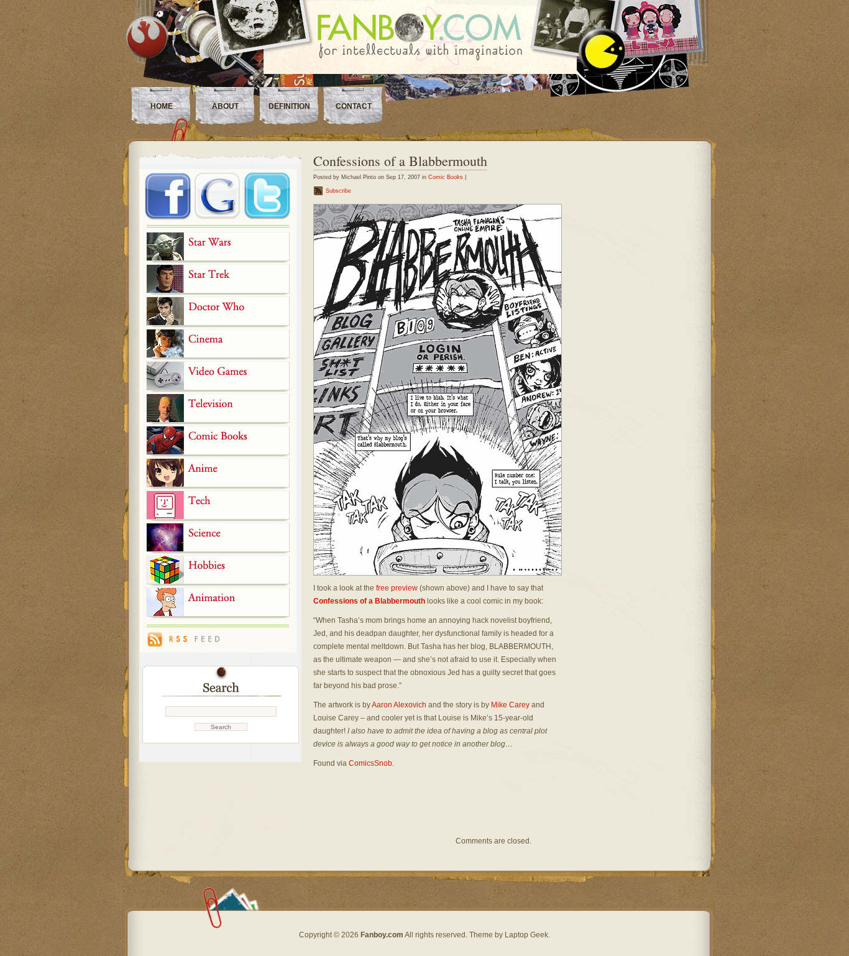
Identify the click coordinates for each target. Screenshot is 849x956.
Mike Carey (510, 705)
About (225, 106)
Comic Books (445, 177)
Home (161, 106)
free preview (397, 588)
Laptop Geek (526, 935)
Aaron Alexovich (399, 705)
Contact (354, 106)
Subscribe (338, 191)
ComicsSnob (370, 763)
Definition (289, 106)
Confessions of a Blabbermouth (400, 161)
